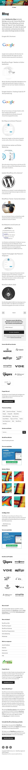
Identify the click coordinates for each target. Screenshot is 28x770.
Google (4, 413)
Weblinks (4, 647)
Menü (14, 7)
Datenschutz (5, 653)
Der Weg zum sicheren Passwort (11, 121)
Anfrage (18, 677)
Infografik (10, 413)
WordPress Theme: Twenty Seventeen (13, 199)
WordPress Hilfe (6, 623)
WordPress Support (6, 625)
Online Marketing (13, 23)
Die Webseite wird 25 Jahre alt (11, 224)
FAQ (3, 655)
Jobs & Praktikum (6, 645)
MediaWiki (16, 413)
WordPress (21, 21)
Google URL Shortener (9, 36)
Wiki (13, 421)
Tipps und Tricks (14, 418)
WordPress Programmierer (8, 631)
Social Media (6, 418)
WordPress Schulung (7, 628)
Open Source (15, 416)
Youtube (5, 423)
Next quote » (5, 525)
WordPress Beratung (8, 738)
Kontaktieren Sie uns (8, 401)
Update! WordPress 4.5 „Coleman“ (12, 173)
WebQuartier (7, 2)
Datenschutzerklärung (15, 337)
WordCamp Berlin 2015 (9, 284)
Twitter (21, 418)
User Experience (6, 421)
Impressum (4, 650)
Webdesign (5, 23)
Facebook (19, 411)
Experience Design (11, 411)
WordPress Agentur (12, 709)
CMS (4, 411)
